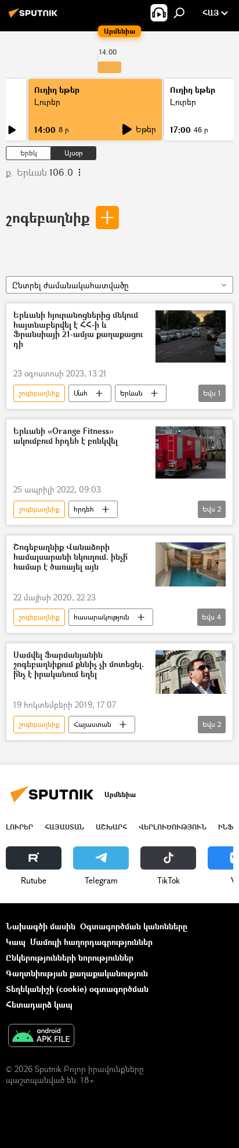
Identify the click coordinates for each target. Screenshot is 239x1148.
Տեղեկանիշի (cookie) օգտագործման (77, 988)
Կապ (16, 941)
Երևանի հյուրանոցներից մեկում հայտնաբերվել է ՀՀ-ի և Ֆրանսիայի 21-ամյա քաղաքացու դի (78, 329)
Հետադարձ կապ (39, 1004)
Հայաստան (92, 724)
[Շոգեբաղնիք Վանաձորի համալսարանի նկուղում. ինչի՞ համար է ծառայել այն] (190, 564)
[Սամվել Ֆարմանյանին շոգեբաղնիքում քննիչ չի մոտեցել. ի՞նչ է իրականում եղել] (190, 672)
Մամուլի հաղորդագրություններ (91, 941)
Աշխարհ (111, 827)
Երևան (131, 393)
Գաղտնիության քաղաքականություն (77, 973)
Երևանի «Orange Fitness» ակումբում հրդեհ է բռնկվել (65, 436)
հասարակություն (101, 617)
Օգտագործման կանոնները (133, 926)
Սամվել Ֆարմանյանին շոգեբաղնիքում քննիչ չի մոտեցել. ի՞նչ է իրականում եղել (78, 665)
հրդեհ (84, 509)
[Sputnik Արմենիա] (35, 17)
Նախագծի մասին (40, 926)
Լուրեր (47, 101)
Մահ (81, 393)
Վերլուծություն (173, 827)
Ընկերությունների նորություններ (69, 957)
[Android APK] (41, 1036)
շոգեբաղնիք (47, 217)
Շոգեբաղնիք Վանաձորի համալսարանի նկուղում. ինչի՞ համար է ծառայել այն (70, 557)
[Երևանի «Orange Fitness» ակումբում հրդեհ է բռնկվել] (190, 452)
